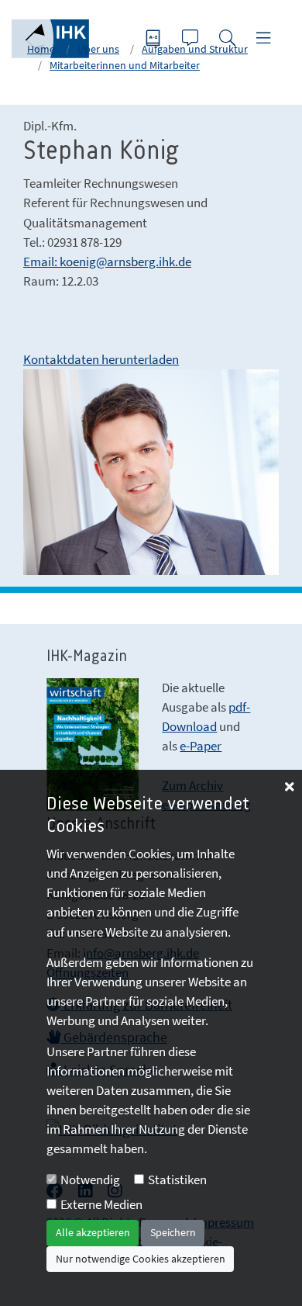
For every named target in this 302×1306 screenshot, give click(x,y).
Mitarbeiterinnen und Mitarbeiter (125, 65)
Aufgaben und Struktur (195, 49)
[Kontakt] (192, 39)
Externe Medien (101, 1204)
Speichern (173, 1232)
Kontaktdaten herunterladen (101, 359)
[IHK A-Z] (155, 39)
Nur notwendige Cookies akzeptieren (140, 1259)
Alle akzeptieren (93, 1232)
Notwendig (90, 1179)
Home (41, 49)
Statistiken (177, 1179)
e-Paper (200, 745)
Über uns (98, 49)
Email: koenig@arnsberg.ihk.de (107, 261)
